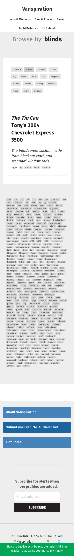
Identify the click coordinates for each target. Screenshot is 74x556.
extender (45, 247)
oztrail (63, 300)
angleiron (54, 208)
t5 (27, 339)
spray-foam (59, 330)
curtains (41, 70)
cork (27, 232)
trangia (45, 345)
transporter (12, 348)
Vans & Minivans (20, 19)
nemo (58, 298)
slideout (10, 327)
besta (29, 214)
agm (42, 205)
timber (33, 342)
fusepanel (11, 262)
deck (25, 235)
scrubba (57, 318)
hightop (44, 268)
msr (34, 298)
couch (40, 232)
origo (34, 300)
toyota (36, 345)
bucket (48, 217)
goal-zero (50, 262)
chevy (9, 229)
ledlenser (37, 280)
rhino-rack (44, 312)
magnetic (55, 77)
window (60, 360)
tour (28, 345)
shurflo (51, 321)
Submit (50, 28)
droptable (58, 238)
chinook (18, 229)
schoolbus (45, 318)
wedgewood (11, 360)
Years (59, 536)
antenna (19, 211)
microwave (11, 295)
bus (38, 220)
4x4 (19, 205)
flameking (43, 253)
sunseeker (31, 336)
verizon (53, 351)
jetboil (61, 274)
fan (31, 250)
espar (9, 247)
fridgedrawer (50, 259)
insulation (49, 271)
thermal (51, 84)
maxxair (52, 289)
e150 (32, 241)
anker (9, 211)
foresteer (10, 259)
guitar (34, 265)
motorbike (37, 295)
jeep (53, 274)
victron (62, 351)
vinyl (9, 354)
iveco (37, 274)
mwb (41, 298)
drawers (47, 238)
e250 (39, 241)
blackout (17, 70)
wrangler (55, 363)
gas (35, 262)
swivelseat (11, 339)
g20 (28, 262)
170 (46, 200)
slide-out (56, 324)
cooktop (10, 232)
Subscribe (37, 507)
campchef (41, 223)
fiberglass (11, 253)
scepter (34, 318)
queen (9, 310)
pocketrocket (35, 304)
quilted (16, 84)
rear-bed (48, 310)
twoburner (36, 348)
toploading (11, 345)
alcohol (59, 205)
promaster (42, 306)
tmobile (51, 342)
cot (33, 232)
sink (24, 324)
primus (30, 306)
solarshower (12, 330)
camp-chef (29, 223)
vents (44, 351)
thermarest (12, 342)
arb (27, 211)
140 (28, 200)
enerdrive (48, 244)
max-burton (40, 289)
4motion (52, 202)
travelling (25, 348)
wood (20, 363)
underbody (11, 351)
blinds (29, 70)
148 (40, 200)
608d (26, 205)
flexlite (63, 253)
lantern (41, 277)
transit (55, 345)
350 (27, 202)
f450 (9, 250)
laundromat (53, 277)
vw (37, 354)
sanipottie (11, 318)
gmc (41, 262)
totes (21, 345)
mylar (49, 298)
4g (45, 202)
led (28, 280)
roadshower (57, 312)
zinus (26, 366)
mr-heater (24, 298)
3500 (33, 202)
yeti (18, 366)
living (23, 286)
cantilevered (25, 226)
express (35, 247)
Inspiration (19, 536)
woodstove (44, 363)
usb (21, 351)
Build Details (27, 28)
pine (18, 304)
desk (50, 235)
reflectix (28, 84)
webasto (41, 357)
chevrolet (62, 226)
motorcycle (49, 295)
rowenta (41, 315)
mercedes (44, 292)
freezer (31, 259)
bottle (39, 217)
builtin (10, 220)
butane (47, 220)
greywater (11, 265)
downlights (35, 238)
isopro (17, 274)
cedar (44, 226)
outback (42, 300)
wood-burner (30, 363)
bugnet (57, 217)
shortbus (31, 321)
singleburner (12, 324)
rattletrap (36, 310)
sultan (20, 336)
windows (37, 91)
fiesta (33, 253)
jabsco (45, 274)
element (37, 244)
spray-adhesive (44, 330)
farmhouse (52, 250)
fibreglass (23, 253)
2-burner (55, 200)
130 (22, 200)
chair (52, 226)
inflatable (25, 271)
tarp (52, 339)
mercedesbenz (57, 292)
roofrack (31, 315)
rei (18, 312)
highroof (34, 268)
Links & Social (41, 536)
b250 (53, 211)
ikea (43, 77)
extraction (57, 247)
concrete (48, 229)
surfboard (50, 336)
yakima (10, 366)
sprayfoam (11, 333)
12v (15, 200)
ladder (10, 277)
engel (57, 244)
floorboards (12, 256)
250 (64, 200)
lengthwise (48, 280)
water (19, 357)
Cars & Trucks (43, 19)
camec (10, 223)
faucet (63, 250)
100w (9, 200)
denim (53, 70)
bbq (9, 214)
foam (34, 77)
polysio (56, 304)
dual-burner (12, 241)
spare (23, 330)
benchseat (18, 214)
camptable (11, 226)
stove (58, 333)
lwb (49, 286)
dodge (15, 238)
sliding (40, 84)
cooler (19, 232)
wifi (42, 360)
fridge (39, 259)
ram (27, 310)
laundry (10, 280)
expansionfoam (22, 247)
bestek (37, 214)
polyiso (46, 304)
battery (61, 211)
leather (20, 280)
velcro (26, 91)
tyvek (46, 348)
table (33, 339)
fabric (24, 77)
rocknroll (11, 315)
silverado (61, 321)
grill (20, 265)
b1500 (45, 211)
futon (21, 262)
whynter (34, 360)
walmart (45, 354)
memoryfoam (30, 292)
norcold (25, 300)
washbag (56, 354)
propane (53, 306)
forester (21, 259)
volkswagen (19, 354)
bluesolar (20, 217)
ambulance (26, 208)
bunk (30, 220)
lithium (47, 283)
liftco (59, 280)
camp (18, 223)
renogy (25, 312)
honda (54, 268)
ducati (24, 241)
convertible (59, 229)
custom (10, 235)
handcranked (12, 268)
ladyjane (19, 277)
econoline (11, 244)
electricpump (24, 244)
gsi (26, 265)
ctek (48, 232)
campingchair (55, 223)
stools (49, 333)
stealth (34, 333)
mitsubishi (25, 295)
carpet (36, 226)
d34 (18, 235)
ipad (9, 274)
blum (30, 217)
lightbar (10, 283)
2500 (9, 202)
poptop (10, 306)
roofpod (21, 315)
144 (34, 200)
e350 (46, 241)
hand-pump (52, 265)
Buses (61, 19)
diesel (58, 235)
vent (36, 351)
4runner (10, 205)
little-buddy (12, 286)
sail (60, 315)
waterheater (30, 357)
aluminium (12, 208)
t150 (21, 339)
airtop (50, 205)
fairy (25, 250)
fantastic (40, 250)
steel (42, 333)
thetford (23, 342)
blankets (58, 214)
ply (24, 304)
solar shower (50, 327)
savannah (23, 318)
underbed (56, 348)
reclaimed (59, 310)
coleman (37, 229)
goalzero (61, 262)
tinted (15, 91)
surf (41, 336)
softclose (30, 327)
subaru (10, 336)
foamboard (32, 256)
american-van (40, 208)
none (16, 300)
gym (42, 265)
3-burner (18, 202)
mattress (28, 289)
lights (31, 283)
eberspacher (57, 241)
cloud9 (28, 229)
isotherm (27, 274)
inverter (61, 271)
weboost (52, 357)
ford (58, 256)
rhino (34, 312)
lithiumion (59, 283)
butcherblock (59, 220)
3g (39, 202)
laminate (31, 277)
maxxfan (11, 292)
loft (43, 286)
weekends (23, 360)
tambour (43, 339)
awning (36, 211)
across (34, 205)
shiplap (19, 321)
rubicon (51, 315)
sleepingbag (44, 324)
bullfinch (21, 220)
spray (31, 330)
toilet (60, 342)
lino (39, 283)
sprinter (23, 333)
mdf (20, 292)
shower (41, 321)
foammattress (47, 256)
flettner (54, 253)
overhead (53, 300)
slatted (32, 324)
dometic (24, 238)
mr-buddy (11, 298)
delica (33, 235)
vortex (30, 354)
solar (40, 327)
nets (9, 300)
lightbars (22, 283)
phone (10, 304)
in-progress (12, 271)
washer (10, 357)
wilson (50, 360)
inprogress (37, 271)
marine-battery (13, 289)
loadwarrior (34, 286)
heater (24, 268)
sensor (10, 321)
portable (20, 306)
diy (14, 77)
